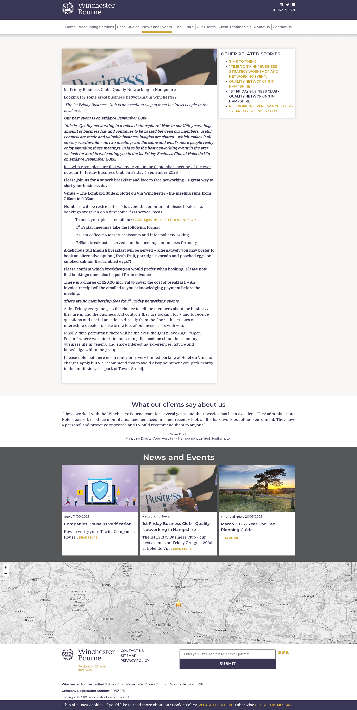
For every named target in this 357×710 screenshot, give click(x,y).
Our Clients (206, 27)
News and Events (157, 27)
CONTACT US (132, 651)
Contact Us (282, 27)
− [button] (5, 573)
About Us (262, 27)
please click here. (216, 705)
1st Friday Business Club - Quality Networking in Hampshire (254, 96)
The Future (184, 27)
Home (70, 27)
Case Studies (128, 27)
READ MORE (88, 537)
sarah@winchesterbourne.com (164, 220)
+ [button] (5, 567)
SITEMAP (128, 656)
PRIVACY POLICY (135, 661)
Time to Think (242, 62)
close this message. (275, 705)
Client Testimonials (235, 27)
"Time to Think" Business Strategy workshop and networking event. (253, 71)
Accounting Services (96, 27)
